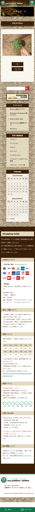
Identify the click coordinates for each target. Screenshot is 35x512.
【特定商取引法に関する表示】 (13, 246)
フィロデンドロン (15, 155)
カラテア (12, 147)
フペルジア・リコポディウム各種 (19, 160)
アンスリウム (14, 143)
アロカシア (13, 139)
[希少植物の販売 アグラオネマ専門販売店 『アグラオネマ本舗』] (11, 4)
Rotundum (13, 128)
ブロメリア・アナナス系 (17, 165)
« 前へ (17, 64)
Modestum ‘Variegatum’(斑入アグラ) (18, 114)
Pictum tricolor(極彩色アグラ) (18, 124)
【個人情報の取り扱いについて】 (19, 455)
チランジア (13, 151)
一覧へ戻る (17, 69)
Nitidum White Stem (16, 119)
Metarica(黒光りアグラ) (17, 109)
